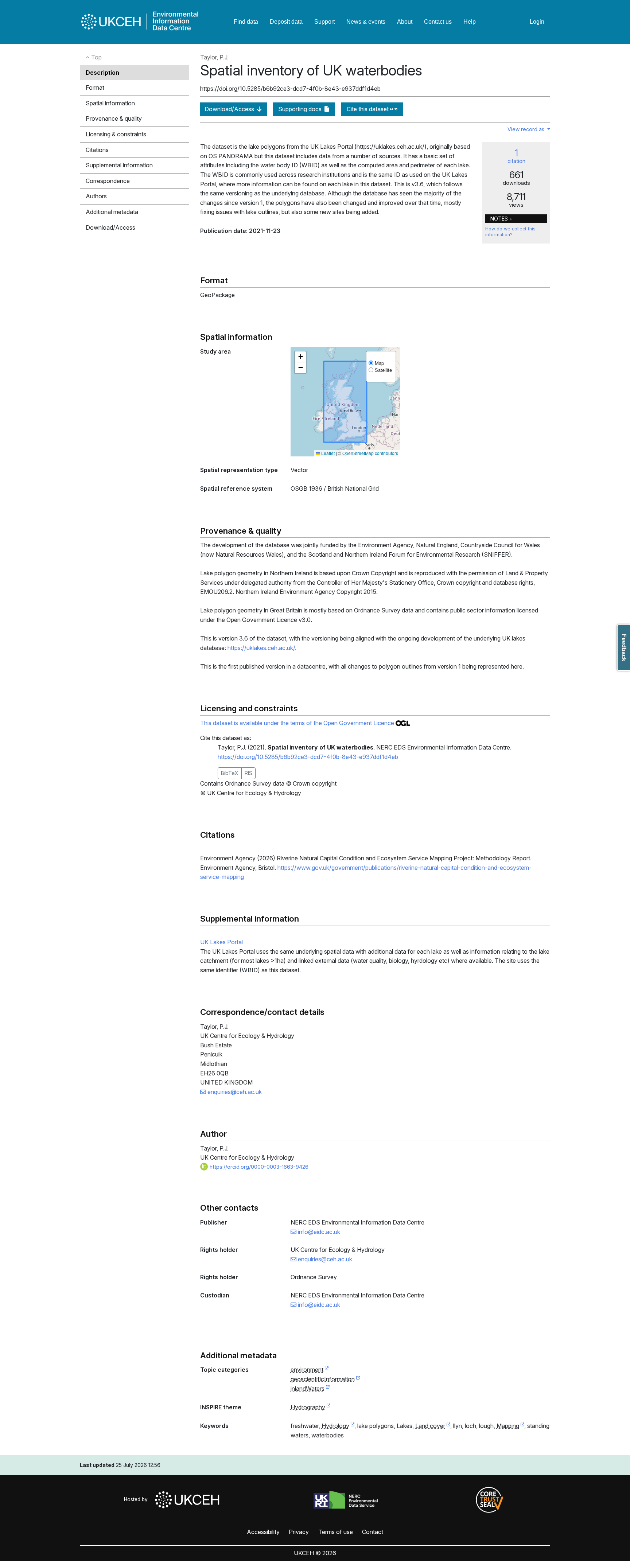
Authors (96, 196)
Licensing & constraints (116, 134)
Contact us (438, 22)
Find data (246, 22)
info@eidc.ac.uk (318, 1231)
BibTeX (229, 773)
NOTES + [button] (501, 218)
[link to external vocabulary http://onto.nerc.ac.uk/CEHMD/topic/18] (522, 1426)
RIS (248, 773)
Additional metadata (112, 211)
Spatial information (110, 103)
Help (469, 22)
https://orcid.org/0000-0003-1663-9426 (258, 1167)
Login (537, 22)
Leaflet (327, 453)
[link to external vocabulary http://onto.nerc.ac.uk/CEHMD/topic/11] (448, 1426)
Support (324, 22)
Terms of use (335, 1531)
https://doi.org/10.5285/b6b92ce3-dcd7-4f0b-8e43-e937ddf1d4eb (308, 756)
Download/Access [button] (110, 227)
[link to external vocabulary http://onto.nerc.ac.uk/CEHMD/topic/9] (352, 1426)
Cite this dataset (368, 109)
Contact (372, 1531)
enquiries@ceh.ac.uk (234, 1091)
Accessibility (263, 1531)
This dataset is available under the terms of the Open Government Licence (298, 723)
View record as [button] (527, 129)
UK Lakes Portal (221, 942)
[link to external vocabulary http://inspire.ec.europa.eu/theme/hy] (328, 1407)
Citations (97, 149)
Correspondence (108, 180)
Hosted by (137, 1499)
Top (96, 57)
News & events (365, 22)
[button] (300, 356)
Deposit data (286, 22)
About (404, 22)
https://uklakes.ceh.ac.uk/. (262, 647)
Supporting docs (300, 109)
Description (102, 72)
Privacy (299, 1531)
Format (95, 87)
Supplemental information (119, 165)
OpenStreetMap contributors (370, 453)
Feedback (624, 647)
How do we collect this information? (510, 231)
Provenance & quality (114, 118)
